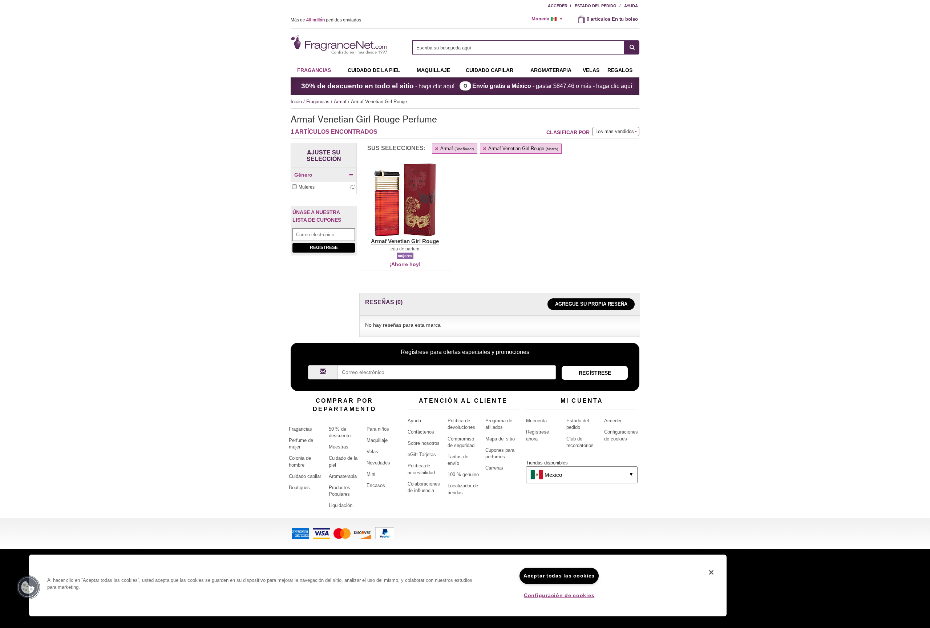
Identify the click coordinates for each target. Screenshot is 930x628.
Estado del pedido (595, 6)
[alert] (549, 19)
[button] (405, 204)
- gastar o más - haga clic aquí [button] (552, 86)
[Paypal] (384, 533)
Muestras (338, 447)
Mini (371, 474)
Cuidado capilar (489, 70)
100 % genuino (463, 474)
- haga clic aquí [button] (377, 86)
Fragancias (314, 70)
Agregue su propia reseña (591, 304)
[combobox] (525, 47)
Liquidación (340, 505)
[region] (378, 585)
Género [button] (303, 175)
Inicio (296, 101)
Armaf (341, 101)
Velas (372, 451)
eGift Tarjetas (422, 454)
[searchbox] (518, 47)
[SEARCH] (631, 47)
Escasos (376, 485)
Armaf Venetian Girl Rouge (522, 148)
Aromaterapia (343, 476)
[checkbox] (323, 187)
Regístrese (324, 247)
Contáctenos (421, 432)
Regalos (619, 70)
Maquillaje (433, 70)
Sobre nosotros (424, 443)
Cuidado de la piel (374, 70)
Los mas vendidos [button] (614, 131)
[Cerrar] (711, 572)
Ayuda (631, 6)
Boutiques (299, 487)
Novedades (378, 463)
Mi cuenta (536, 420)
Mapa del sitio (500, 439)
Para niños (378, 429)
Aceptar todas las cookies (559, 576)
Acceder (557, 6)
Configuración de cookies (559, 595)
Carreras (494, 468)
